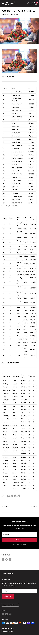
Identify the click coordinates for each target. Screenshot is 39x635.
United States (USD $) (9, 605)
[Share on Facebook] (8, 496)
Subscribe (19, 540)
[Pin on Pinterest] (12, 496)
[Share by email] (18, 496)
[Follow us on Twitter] (6, 559)
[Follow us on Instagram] (10, 559)
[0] (36, 3)
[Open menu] (3, 3)
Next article (31, 507)
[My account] (32, 3)
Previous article (8, 507)
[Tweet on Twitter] (15, 496)
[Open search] (28, 3)
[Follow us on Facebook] (3, 559)
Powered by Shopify (7, 631)
